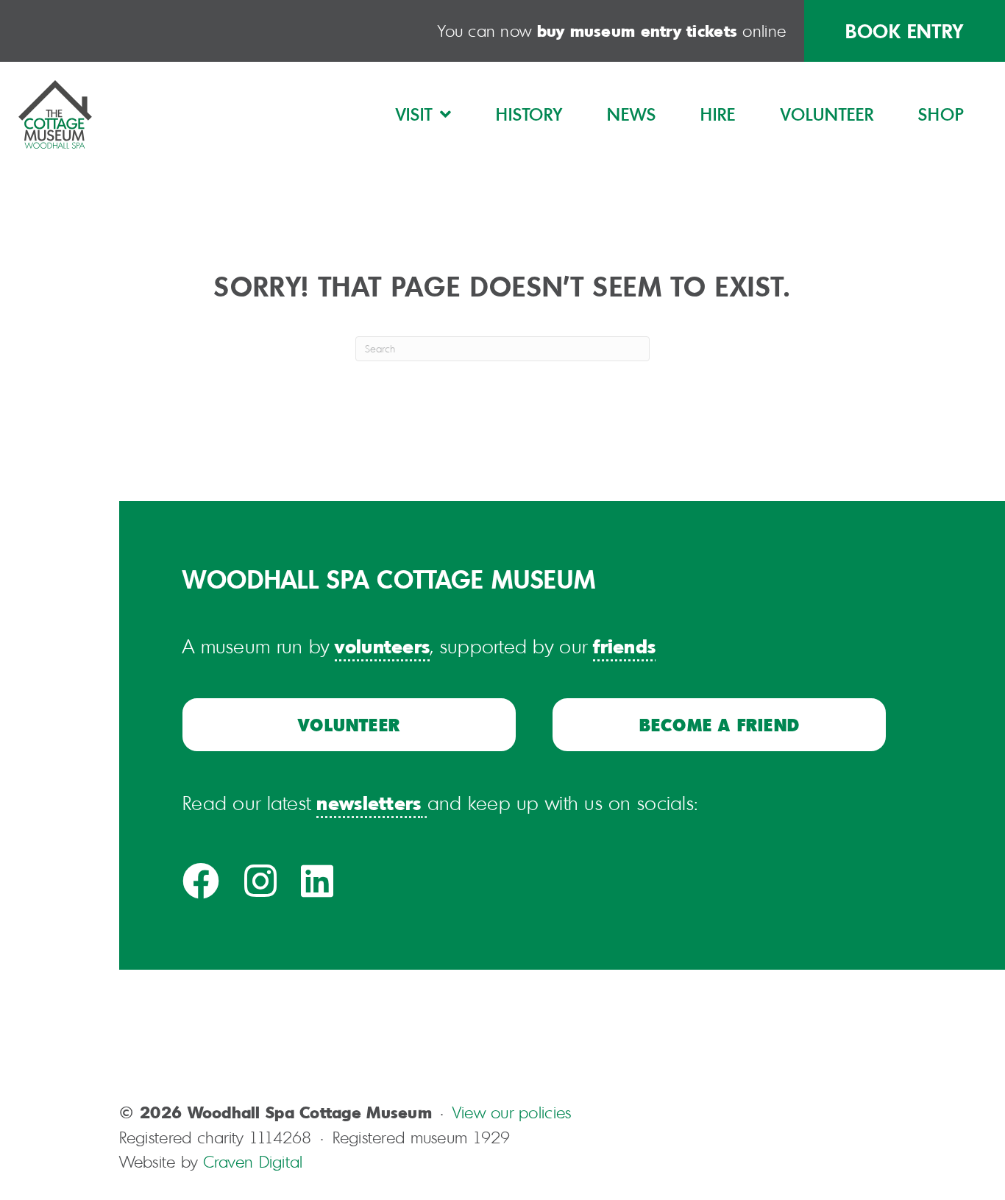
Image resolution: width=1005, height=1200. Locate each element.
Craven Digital (253, 1161)
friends (624, 645)
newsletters (368, 802)
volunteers (382, 645)
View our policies (512, 1112)
